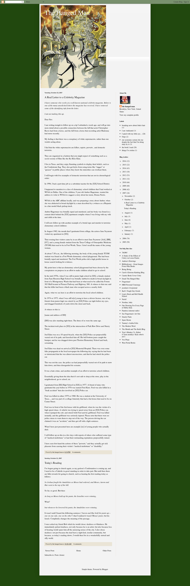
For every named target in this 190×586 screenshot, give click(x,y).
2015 (124, 164)
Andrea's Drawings (129, 261)
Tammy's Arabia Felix (130, 323)
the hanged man (128, 106)
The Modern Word (128, 326)
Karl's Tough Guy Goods (131, 291)
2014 (124, 168)
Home (78, 550)
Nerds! (124, 299)
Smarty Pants (127, 317)
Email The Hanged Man (130, 278)
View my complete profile (129, 115)
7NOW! (125, 252)
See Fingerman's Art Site (131, 313)
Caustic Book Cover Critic (131, 275)
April (127, 227)
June (126, 220)
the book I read (127, 147)
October (128, 199)
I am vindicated (127, 130)
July (126, 216)
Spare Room (126, 320)
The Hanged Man (67, 12)
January (128, 234)
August (127, 212)
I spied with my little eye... (132, 133)
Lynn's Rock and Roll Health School (132, 295)
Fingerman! (126, 281)
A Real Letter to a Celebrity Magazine (65, 97)
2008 (124, 189)
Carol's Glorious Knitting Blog (133, 272)
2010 (124, 182)
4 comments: (77, 544)
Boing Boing (126, 269)
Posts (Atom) (59, 555)
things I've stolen (128, 150)
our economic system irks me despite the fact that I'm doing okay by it (133, 142)
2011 (124, 179)
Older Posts (107, 550)
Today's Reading (53, 463)
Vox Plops (125, 339)
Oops (124, 136)
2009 (124, 186)
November (129, 196)
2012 (124, 175)
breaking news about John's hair (133, 125)
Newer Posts (49, 550)
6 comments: (76, 452)
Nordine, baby (127, 302)
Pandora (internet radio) (130, 310)
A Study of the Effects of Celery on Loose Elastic (131, 256)
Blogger (105, 569)
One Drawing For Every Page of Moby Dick (133, 306)
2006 (124, 238)
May (126, 223)
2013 (124, 171)
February (128, 230)
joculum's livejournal (129, 288)
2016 (124, 161)
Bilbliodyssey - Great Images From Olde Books (132, 265)
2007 (124, 193)
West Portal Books (128, 342)
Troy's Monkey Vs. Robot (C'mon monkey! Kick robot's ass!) (133, 334)
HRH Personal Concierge (131, 284)
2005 (124, 242)
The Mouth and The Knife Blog (133, 329)
